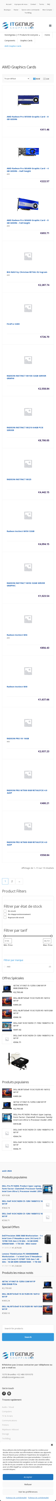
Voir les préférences (28, 1491)
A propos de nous (21, 4)
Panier (16, 10)
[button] (52, 1445)
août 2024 (7, 1171)
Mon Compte (47, 10)
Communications (9, 1420)
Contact (33, 4)
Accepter (28, 1477)
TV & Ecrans (7, 1416)
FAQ (48, 4)
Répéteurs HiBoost (10, 1429)
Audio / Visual (8, 1407)
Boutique (7, 10)
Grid (38, 79)
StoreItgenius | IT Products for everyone (21, 34)
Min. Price (8, 945)
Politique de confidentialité (16, 1498)
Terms (41, 4)
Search (28, 1337)
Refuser (28, 1484)
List (47, 79)
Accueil (8, 4)
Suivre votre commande (30, 10)
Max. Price (47, 945)
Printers (5, 1425)
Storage (5, 1434)
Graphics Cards (26, 40)
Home (47, 34)
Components (9, 40)
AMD (8, 967)
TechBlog (28, 13)
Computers (7, 1411)
